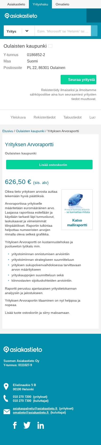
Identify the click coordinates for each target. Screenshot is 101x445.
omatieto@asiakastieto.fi (31, 412)
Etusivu (7, 131)
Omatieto (62, 4)
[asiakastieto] (23, 15)
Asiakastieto (16, 4)
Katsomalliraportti (77, 222)
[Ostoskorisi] (59, 15)
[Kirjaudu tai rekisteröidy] (80, 15)
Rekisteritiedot (44, 117)
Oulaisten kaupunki (30, 131)
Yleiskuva (18, 117)
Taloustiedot (72, 117)
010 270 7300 (30, 401)
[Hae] (94, 30)
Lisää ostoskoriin (53, 165)
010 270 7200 (30, 397)
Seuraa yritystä (81, 80)
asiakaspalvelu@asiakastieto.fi (35, 408)
